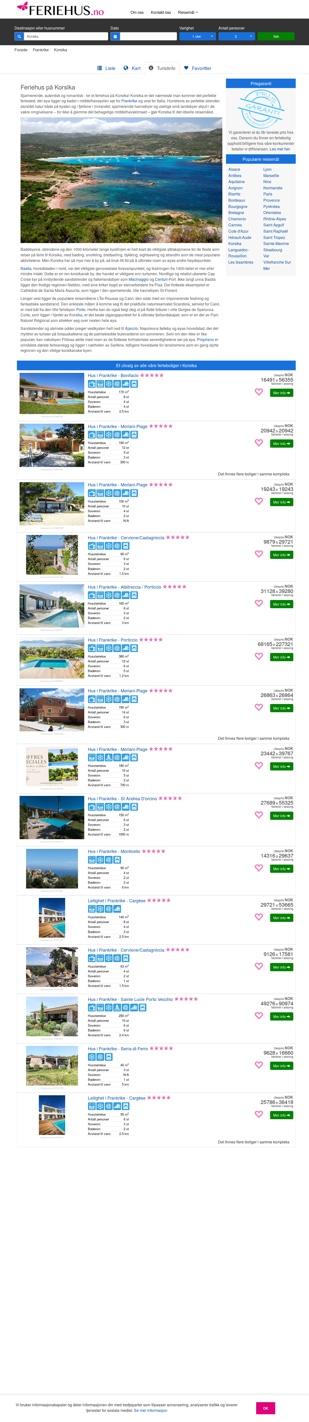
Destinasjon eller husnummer (39, 28)
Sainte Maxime (276, 243)
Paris (267, 194)
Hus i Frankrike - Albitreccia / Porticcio (124, 587)
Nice (267, 181)
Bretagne (236, 212)
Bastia (26, 268)
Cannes (235, 225)
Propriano (205, 339)
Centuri (161, 279)
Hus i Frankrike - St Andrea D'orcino (122, 798)
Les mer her (280, 149)
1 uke (196, 36)
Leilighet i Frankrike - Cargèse (117, 900)
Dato (115, 28)
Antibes (234, 175)
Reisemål (187, 12)
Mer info (280, 392)
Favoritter (201, 68)
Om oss (137, 12)
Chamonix (237, 219)
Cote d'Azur (238, 231)
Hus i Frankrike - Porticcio (113, 640)
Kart (135, 68)
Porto (80, 309)
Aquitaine (236, 181)
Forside (21, 49)
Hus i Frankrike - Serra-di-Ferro (118, 1048)
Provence (271, 200)
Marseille (271, 175)
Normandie (272, 188)
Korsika (60, 49)
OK (265, 1408)
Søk (276, 36)
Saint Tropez (274, 237)
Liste (109, 68)
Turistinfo (166, 68)
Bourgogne (237, 206)
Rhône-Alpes (274, 219)
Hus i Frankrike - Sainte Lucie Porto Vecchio (130, 999)
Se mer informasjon (150, 1410)
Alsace (234, 169)
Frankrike (41, 49)
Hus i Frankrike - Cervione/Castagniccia (126, 537)
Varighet (186, 28)
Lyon (267, 169)
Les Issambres (240, 262)
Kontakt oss (161, 12)
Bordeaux (236, 200)
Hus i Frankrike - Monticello (114, 851)
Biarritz (234, 194)
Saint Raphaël (275, 231)
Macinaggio (139, 279)
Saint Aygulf (273, 225)
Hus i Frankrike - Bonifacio (113, 375)
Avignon (235, 188)
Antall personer (231, 28)
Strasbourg (272, 249)
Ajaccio (131, 328)
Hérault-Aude (239, 237)
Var (266, 256)
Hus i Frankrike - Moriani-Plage (117, 426)
